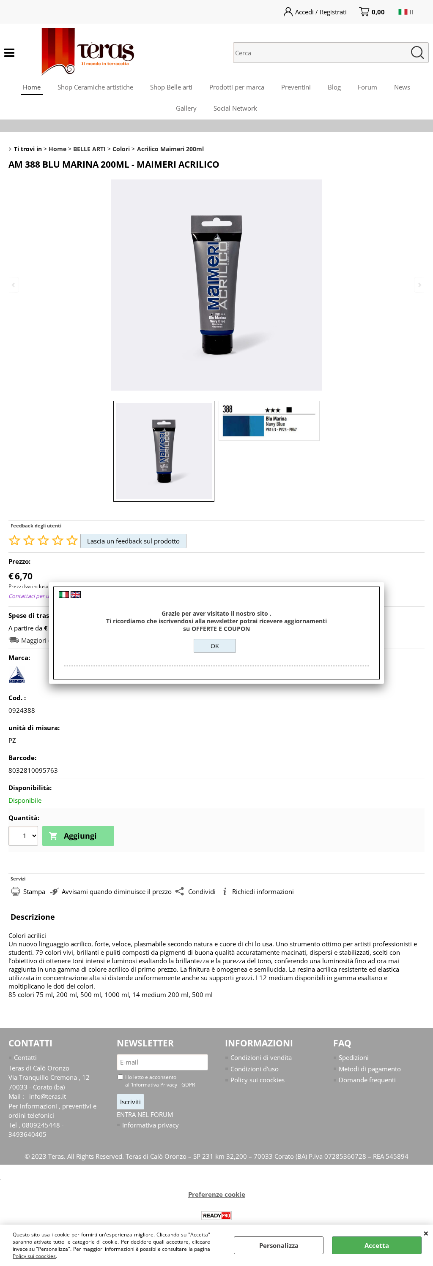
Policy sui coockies (34, 1256)
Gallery (186, 108)
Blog (334, 87)
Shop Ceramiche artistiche (95, 87)
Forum (367, 87)
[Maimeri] (16, 680)
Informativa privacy (150, 1125)
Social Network (235, 108)
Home (32, 87)
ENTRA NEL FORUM (145, 1114)
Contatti (25, 1057)
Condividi (202, 891)
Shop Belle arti (171, 87)
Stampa (34, 891)
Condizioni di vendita (261, 1057)
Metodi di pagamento (370, 1069)
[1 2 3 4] (24, 837)
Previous (13, 285)
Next (419, 285)
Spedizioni (354, 1057)
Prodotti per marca (236, 87)
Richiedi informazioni (263, 891)
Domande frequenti (367, 1080)
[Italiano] (64, 595)
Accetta (376, 1245)
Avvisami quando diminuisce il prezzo (117, 891)
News (402, 87)
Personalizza (279, 1245)
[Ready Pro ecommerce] (216, 1215)
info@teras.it (47, 1096)
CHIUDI (426, 1233)
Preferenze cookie (216, 1194)
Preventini (296, 87)
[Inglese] (76, 595)
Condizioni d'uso (254, 1069)
